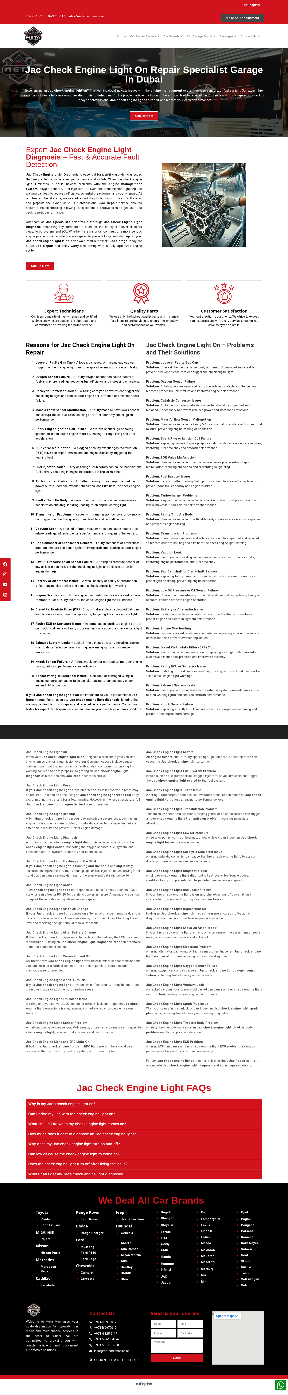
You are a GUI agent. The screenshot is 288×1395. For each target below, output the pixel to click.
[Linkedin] (5, 594)
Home (121, 36)
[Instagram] (5, 574)
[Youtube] (5, 584)
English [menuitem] (146, 1384)
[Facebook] (5, 564)
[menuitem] (252, 5)
